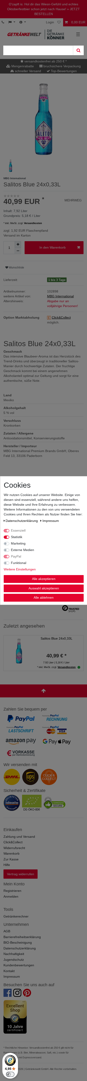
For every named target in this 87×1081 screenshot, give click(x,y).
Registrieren (12, 891)
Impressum (11, 976)
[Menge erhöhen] (18, 244)
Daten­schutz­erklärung (22, 521)
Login (50, 22)
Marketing (18, 543)
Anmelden (10, 896)
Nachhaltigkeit (13, 954)
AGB (6, 931)
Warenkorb (11, 853)
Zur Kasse (11, 859)
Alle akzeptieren (43, 579)
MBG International (60, 296)
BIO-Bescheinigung (17, 942)
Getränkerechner (16, 916)
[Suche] (78, 50)
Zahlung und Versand (19, 836)
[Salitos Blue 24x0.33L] (19, 650)
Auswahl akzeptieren (43, 588)
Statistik (16, 537)
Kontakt (9, 971)
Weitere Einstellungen (19, 569)
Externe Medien (22, 550)
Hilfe (6, 865)
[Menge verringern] (18, 251)
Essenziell (18, 530)
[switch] (10, 1074)
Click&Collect (13, 842)
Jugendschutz (13, 959)
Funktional (18, 563)
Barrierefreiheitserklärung (22, 937)
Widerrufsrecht (14, 848)
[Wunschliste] (59, 22)
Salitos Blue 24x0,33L (56, 638)
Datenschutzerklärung (19, 948)
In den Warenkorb (52, 247)
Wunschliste (16, 267)
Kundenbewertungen (18, 965)
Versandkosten (33, 223)
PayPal (16, 556)
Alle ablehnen (44, 597)
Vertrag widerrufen (20, 874)
